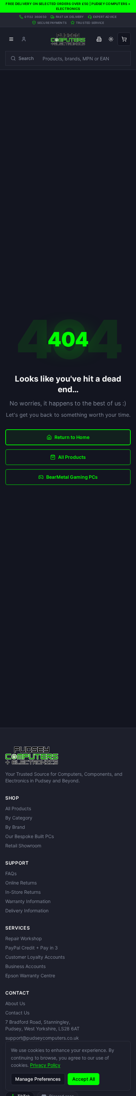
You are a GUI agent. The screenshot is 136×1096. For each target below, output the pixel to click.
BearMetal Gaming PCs (72, 477)
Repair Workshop (23, 938)
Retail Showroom (23, 845)
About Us (15, 1003)
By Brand (15, 827)
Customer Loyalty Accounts (35, 957)
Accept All (83, 1079)
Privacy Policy (45, 1065)
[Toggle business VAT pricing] (99, 39)
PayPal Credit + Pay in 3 (31, 947)
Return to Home (71, 437)
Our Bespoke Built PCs (29, 836)
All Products (72, 457)
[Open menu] (11, 39)
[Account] (23, 39)
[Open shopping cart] (124, 39)
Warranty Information (28, 901)
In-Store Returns (23, 892)
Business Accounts (25, 966)
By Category (18, 818)
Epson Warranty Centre (30, 975)
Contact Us (17, 1012)
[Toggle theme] (111, 39)
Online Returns (21, 882)
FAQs (11, 873)
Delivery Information (27, 910)
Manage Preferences (38, 1079)
